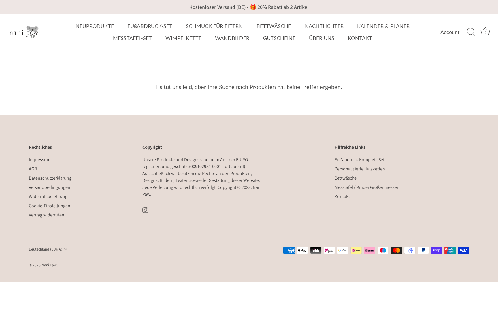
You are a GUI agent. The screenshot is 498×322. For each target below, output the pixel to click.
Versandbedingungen (49, 187)
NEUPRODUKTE (95, 26)
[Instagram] (145, 210)
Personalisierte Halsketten (360, 169)
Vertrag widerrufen (46, 215)
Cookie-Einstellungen (49, 206)
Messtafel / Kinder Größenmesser (366, 187)
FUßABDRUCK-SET (149, 26)
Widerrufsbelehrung (48, 196)
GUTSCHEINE (279, 38)
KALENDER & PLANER (383, 26)
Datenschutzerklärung (50, 178)
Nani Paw (49, 265)
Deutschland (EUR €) (45, 249)
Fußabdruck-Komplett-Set (359, 160)
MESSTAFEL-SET (132, 38)
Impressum (39, 160)
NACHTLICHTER (324, 26)
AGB (33, 169)
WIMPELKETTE (183, 38)
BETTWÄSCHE (273, 26)
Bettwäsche (346, 178)
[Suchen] (471, 32)
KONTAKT (360, 38)
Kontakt (342, 196)
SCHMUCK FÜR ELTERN (214, 26)
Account (449, 32)
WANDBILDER (232, 38)
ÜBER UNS (321, 38)
